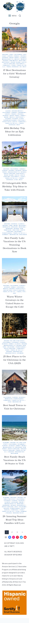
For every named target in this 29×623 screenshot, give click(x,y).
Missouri (15, 226)
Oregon (23, 448)
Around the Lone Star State (14, 340)
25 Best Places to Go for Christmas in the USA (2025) (14, 360)
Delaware (21, 444)
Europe (10, 56)
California (18, 54)
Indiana (5, 225)
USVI (14, 293)
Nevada (5, 60)
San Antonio (7, 290)
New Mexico (14, 60)
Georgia (5, 57)
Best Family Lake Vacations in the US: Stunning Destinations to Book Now (14, 245)
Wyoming (20, 353)
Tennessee (6, 65)
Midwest (24, 59)
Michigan (22, 225)
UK (21, 66)
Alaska (8, 110)
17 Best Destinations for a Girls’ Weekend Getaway (14, 73)
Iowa (10, 225)
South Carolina (9, 63)
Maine (6, 117)
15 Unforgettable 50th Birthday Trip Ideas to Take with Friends (14, 186)
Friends (23, 56)
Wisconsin (23, 234)
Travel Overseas (13, 66)
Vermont (5, 234)
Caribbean (22, 112)
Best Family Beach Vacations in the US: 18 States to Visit (14, 460)
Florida (4, 170)
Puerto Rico (6, 121)
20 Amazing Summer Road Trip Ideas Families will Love (14, 519)
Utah (16, 179)
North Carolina (9, 173)
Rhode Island (16, 62)
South (24, 62)
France (16, 56)
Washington (14, 234)
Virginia (9, 351)
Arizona (5, 54)
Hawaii (23, 115)
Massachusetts (7, 59)
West (25, 66)
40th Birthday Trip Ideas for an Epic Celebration (14, 131)
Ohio (16, 506)
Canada (14, 112)
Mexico (17, 59)
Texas (13, 65)
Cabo (11, 54)
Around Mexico (17, 110)
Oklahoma (18, 231)
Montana (22, 226)
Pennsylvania (7, 233)
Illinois (23, 57)
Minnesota (6, 226)
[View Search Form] (19, 15)
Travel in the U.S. (11, 123)
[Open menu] (9, 16)
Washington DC (10, 353)
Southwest (20, 63)
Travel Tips (21, 291)
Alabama (6, 442)
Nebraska (9, 228)
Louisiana (20, 287)
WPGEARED (17, 555)
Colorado (15, 342)
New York (22, 60)
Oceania (8, 118)
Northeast (6, 62)
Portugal (21, 120)
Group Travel (14, 57)
